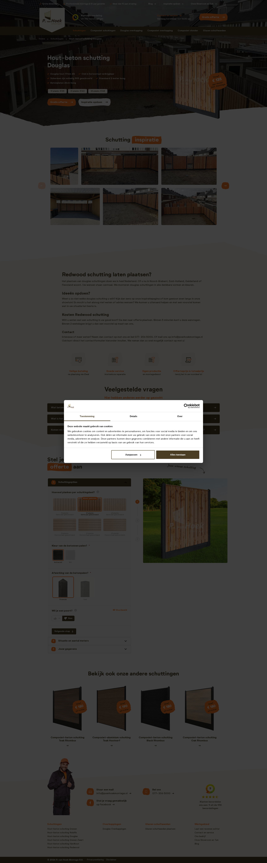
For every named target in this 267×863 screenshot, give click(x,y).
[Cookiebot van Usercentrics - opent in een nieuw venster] (186, 406)
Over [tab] (179, 416)
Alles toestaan (177, 454)
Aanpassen (131, 454)
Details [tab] (133, 416)
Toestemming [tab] (87, 416)
